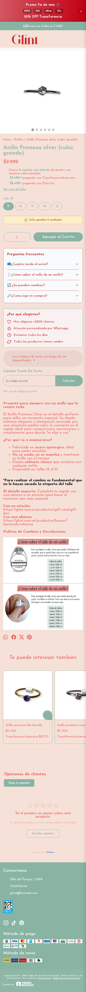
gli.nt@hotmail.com (23, 893)
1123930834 (18, 886)
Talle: (8, 198)
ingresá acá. (44, 978)
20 (45, 206)
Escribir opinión (43, 833)
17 (8, 206)
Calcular (69, 380)
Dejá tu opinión (19, 782)
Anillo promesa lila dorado (24, 725)
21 (57, 206)
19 (32, 206)
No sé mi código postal (19, 391)
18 (20, 206)
